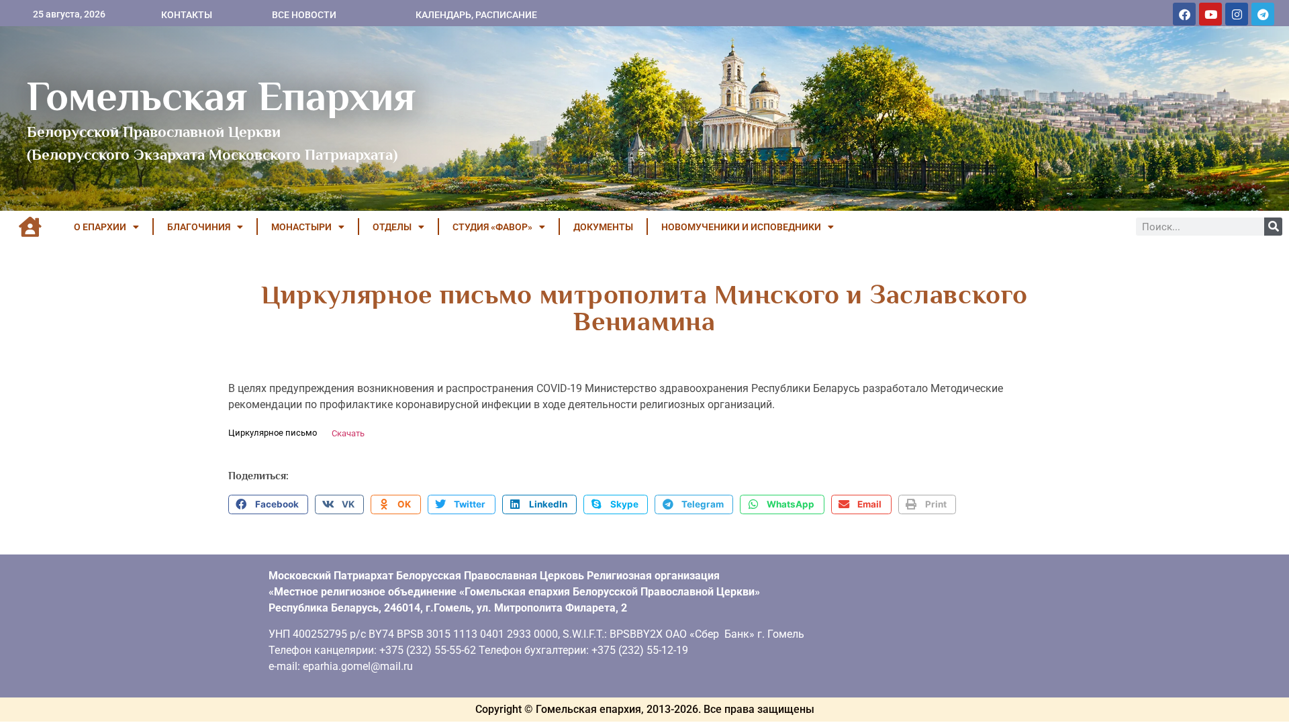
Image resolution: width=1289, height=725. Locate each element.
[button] (268, 505)
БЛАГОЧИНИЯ (198, 227)
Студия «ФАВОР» (492, 227)
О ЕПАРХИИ (100, 227)
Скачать (348, 433)
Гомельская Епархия (221, 95)
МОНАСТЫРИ (301, 227)
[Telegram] (1262, 14)
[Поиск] (1273, 227)
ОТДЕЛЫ (392, 227)
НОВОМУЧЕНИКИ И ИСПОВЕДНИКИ (741, 227)
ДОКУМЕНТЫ (603, 227)
